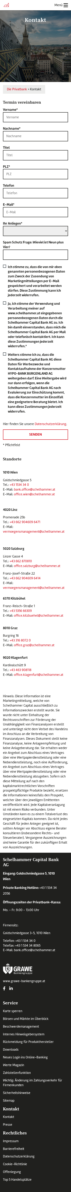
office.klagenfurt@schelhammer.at (38, 675)
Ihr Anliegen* (12, 223)
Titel (6, 147)
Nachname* (12, 128)
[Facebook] (4, 989)
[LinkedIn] (11, 989)
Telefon (8, 185)
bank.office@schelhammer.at (35, 489)
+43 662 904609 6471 (25, 522)
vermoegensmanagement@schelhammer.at (33, 531)
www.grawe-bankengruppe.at (24, 981)
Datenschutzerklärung (50, 424)
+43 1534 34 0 (19, 485)
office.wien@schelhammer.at (34, 494)
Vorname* (10, 109)
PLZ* (6, 166)
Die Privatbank (17, 89)
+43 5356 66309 (21, 611)
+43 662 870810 (21, 561)
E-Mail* (8, 204)
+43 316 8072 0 (20, 640)
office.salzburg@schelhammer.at (37, 566)
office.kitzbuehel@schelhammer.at (38, 615)
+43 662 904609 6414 (25, 578)
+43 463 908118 (20, 670)
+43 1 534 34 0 (25, 941)
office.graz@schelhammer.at (34, 645)
